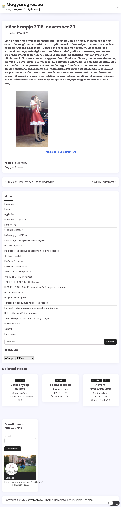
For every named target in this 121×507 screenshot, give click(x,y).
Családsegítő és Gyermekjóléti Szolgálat (24, 240)
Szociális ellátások (13, 230)
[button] (114, 503)
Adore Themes (84, 500)
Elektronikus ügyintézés (16, 219)
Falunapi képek (60, 385)
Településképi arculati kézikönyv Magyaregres (27, 318)
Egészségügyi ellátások (16, 235)
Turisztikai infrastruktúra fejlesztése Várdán (26, 303)
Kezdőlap (9, 204)
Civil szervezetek (12, 256)
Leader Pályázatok (13, 292)
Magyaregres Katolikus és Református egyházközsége (31, 251)
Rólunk (7, 209)
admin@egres (21, 393)
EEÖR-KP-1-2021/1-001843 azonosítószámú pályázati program (35, 287)
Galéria (8, 328)
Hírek (106, 380)
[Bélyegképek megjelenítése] (60, 152)
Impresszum (10, 334)
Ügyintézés (9, 214)
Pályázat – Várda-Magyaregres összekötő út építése (31, 308)
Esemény (22, 163)
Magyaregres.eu (24, 4)
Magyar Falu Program (15, 297)
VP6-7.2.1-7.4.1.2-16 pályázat (18, 271)
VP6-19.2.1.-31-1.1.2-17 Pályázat (18, 276)
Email (8, 436)
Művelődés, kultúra (13, 245)
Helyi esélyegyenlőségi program (20, 313)
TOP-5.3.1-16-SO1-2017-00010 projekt (22, 282)
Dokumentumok (12, 323)
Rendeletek (10, 224)
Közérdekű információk (15, 266)
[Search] (116, 7)
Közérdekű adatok (13, 261)
